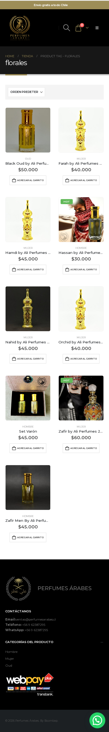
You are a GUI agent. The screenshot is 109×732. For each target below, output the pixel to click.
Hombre (81, 247)
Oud (28, 158)
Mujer (81, 158)
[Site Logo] (19, 27)
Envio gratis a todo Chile (51, 5)
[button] (66, 27)
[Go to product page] (28, 130)
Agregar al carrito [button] (30, 180)
